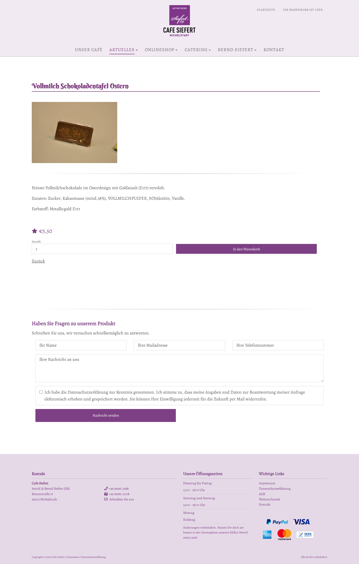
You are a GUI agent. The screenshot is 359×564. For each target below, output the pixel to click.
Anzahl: (36, 241)
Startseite (266, 10)
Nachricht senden (106, 415)
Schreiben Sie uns (121, 499)
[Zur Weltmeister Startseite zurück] (179, 38)
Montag (188, 512)
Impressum (73, 557)
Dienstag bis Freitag (197, 483)
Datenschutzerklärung (93, 557)
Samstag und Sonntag (199, 498)
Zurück (38, 261)
